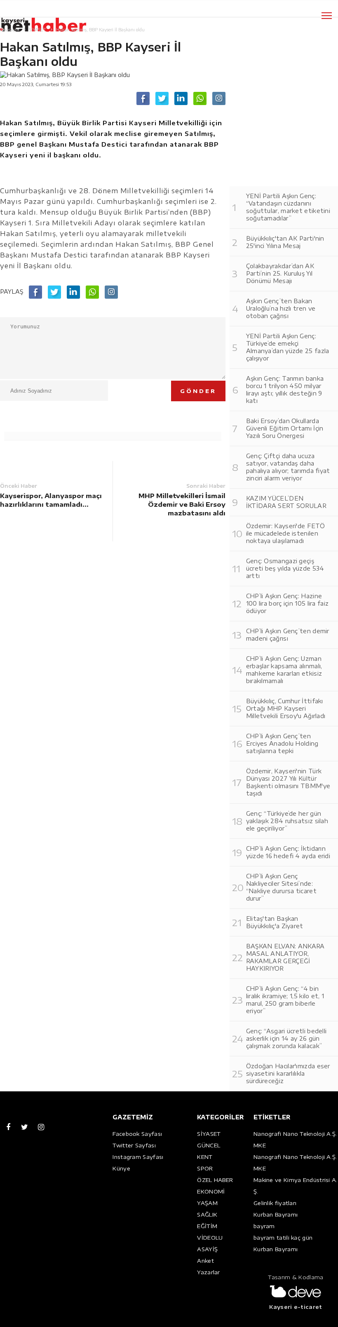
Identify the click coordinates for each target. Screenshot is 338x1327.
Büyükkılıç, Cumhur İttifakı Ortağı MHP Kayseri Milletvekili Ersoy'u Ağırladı (286, 708)
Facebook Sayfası (137, 1133)
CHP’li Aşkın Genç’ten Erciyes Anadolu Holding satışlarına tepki (282, 743)
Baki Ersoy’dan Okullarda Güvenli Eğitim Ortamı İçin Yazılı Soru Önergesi (285, 428)
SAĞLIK (207, 1214)
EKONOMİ (211, 1191)
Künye (121, 1168)
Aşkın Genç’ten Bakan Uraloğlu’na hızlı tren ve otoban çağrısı (281, 308)
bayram (264, 1226)
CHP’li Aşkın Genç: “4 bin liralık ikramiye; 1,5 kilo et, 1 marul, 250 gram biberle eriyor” (285, 999)
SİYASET (209, 1133)
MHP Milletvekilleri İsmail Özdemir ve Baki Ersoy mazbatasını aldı (181, 504)
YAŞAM (207, 1203)
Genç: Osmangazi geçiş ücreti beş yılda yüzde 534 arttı (285, 568)
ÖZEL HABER (215, 1180)
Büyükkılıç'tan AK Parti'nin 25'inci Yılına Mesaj (285, 242)
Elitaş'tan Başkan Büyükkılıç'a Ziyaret (274, 922)
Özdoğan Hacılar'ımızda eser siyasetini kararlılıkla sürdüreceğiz (288, 1073)
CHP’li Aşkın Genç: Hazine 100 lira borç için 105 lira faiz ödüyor (287, 603)
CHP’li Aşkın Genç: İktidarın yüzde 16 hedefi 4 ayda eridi (288, 852)
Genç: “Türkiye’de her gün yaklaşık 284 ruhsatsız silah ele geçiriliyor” (287, 821)
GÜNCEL (208, 1145)
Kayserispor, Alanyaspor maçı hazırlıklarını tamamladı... (51, 500)
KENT (204, 1157)
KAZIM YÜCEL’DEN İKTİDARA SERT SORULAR (286, 502)
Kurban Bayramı (276, 1214)
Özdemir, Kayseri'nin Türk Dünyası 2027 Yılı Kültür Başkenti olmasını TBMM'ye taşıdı (288, 782)
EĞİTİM (207, 1226)
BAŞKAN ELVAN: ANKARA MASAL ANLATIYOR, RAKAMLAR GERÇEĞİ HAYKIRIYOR (285, 957)
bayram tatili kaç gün (283, 1237)
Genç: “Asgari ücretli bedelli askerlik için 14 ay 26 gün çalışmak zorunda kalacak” (286, 1038)
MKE (260, 1145)
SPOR (205, 1168)
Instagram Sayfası (138, 1157)
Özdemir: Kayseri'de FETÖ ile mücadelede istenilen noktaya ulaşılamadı (285, 533)
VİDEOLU (210, 1237)
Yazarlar (208, 1272)
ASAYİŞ (207, 1249)
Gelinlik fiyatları (275, 1203)
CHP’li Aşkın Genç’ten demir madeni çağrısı (287, 634)
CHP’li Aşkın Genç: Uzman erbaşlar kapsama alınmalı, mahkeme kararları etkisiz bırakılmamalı (284, 669)
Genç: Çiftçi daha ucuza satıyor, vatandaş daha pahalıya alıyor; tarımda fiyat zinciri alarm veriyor (288, 467)
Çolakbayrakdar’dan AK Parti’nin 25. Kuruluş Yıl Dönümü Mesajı (280, 273)
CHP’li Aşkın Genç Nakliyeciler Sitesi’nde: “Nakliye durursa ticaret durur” (281, 887)
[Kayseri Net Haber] (51, 20)
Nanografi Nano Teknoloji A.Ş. (295, 1133)
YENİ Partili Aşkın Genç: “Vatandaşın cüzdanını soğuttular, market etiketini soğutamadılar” (288, 207)
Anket (205, 1260)
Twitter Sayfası (134, 1145)
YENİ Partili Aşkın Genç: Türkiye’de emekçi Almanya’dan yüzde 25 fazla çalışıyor (287, 347)
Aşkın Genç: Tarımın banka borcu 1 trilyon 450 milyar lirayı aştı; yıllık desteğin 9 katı (285, 389)
